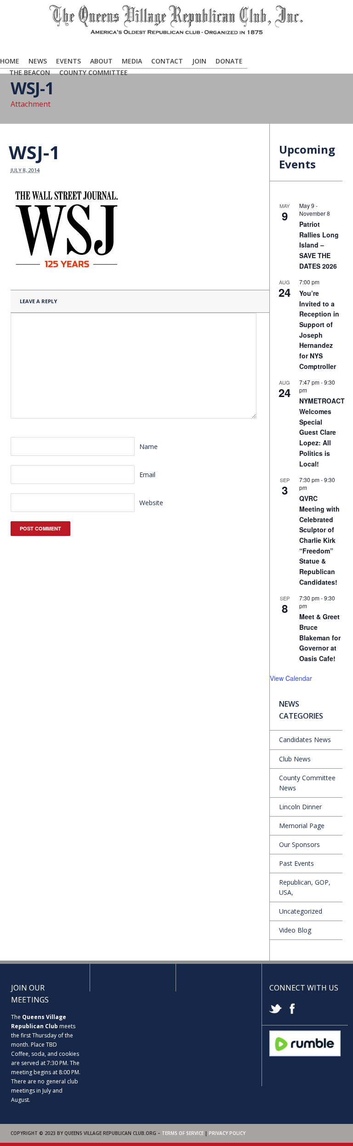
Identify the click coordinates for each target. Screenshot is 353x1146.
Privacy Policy (227, 1133)
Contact (167, 61)
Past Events (296, 863)
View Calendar (291, 678)
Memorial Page (302, 825)
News (37, 61)
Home (9, 61)
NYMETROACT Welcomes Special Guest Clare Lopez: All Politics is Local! (322, 432)
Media (132, 61)
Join (199, 61)
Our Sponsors (299, 844)
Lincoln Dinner (300, 806)
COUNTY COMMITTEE (93, 72)
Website (151, 502)
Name (148, 446)
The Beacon (29, 72)
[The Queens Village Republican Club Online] (176, 32)
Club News (295, 758)
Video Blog (295, 930)
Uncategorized (300, 911)
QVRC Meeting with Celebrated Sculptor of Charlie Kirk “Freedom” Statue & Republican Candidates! (319, 540)
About (101, 61)
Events (68, 61)
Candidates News (305, 739)
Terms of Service (183, 1133)
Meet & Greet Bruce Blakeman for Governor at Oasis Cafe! (320, 637)
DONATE (229, 61)
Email (147, 474)
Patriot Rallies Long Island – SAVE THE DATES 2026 (319, 245)
